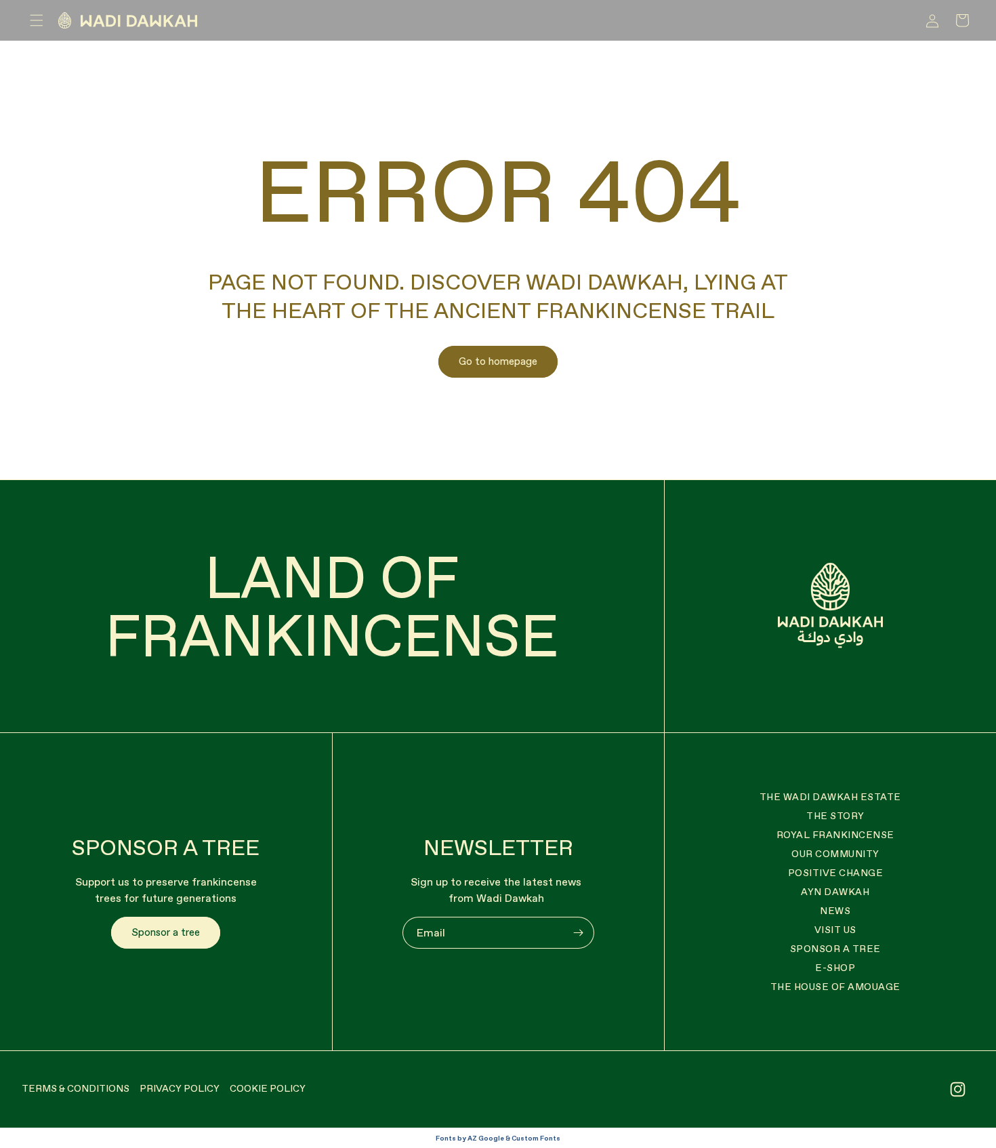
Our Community (835, 853)
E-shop (835, 967)
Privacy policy (180, 1088)
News (835, 910)
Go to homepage (498, 361)
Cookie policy (268, 1088)
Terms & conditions (75, 1088)
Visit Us (835, 929)
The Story (835, 816)
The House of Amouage (835, 986)
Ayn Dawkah (835, 891)
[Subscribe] (579, 933)
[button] (36, 20)
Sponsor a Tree (835, 948)
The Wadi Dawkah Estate (830, 797)
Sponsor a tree (165, 932)
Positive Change (836, 872)
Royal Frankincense (835, 835)
